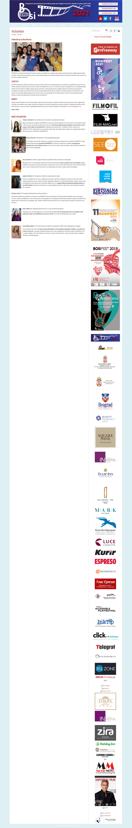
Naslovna (15, 25)
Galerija (73, 25)
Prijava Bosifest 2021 (109, 8)
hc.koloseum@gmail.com (74, 106)
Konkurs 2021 (25, 25)
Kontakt (108, 25)
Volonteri (19, 34)
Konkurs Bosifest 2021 (109, 4)
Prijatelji (63, 25)
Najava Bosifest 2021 (109, 13)
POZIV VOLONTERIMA (102, 37)
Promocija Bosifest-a (94, 25)
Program (34, 25)
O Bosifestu (51, 25)
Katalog (42, 25)
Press (82, 25)
